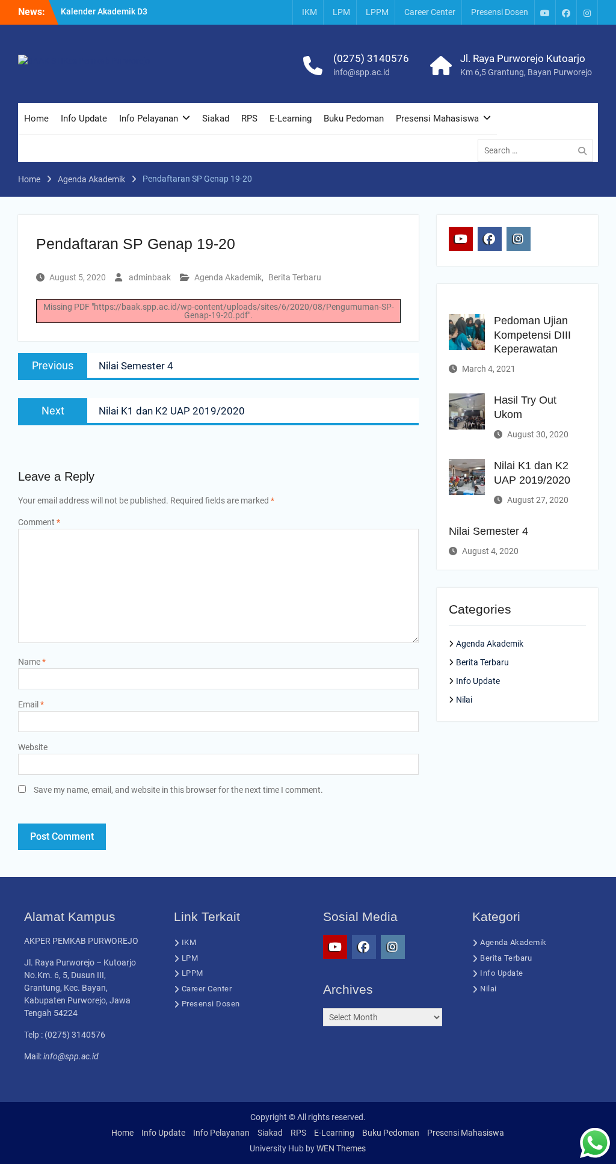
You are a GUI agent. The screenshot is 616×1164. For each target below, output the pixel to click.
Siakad (215, 118)
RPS (249, 118)
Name (32, 662)
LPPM (377, 12)
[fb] (566, 12)
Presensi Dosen (499, 12)
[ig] (587, 12)
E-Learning (291, 118)
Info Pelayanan (148, 118)
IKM (309, 12)
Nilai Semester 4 (488, 531)
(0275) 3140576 (371, 58)
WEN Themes (341, 1148)
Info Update (84, 118)
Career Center (429, 12)
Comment (39, 522)
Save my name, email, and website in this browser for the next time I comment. (178, 790)
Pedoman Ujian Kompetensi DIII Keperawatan (532, 335)
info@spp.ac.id (361, 72)
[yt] (545, 12)
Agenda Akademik (228, 277)
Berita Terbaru (294, 277)
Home (36, 118)
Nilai (464, 699)
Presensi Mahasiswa (437, 118)
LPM (341, 12)
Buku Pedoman (354, 118)
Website (33, 747)
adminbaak (150, 277)
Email (31, 704)
